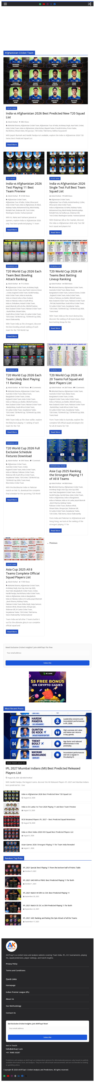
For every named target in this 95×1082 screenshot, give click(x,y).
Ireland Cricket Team (27, 303)
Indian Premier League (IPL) (16, 763)
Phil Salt (53, 303)
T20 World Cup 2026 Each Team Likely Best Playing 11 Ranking (23, 379)
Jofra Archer (21, 306)
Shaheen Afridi (71, 506)
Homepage (10, 985)
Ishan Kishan (39, 128)
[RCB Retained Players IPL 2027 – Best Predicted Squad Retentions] (11, 821)
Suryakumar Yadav (72, 306)
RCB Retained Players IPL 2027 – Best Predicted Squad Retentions (48, 819)
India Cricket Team (12, 128)
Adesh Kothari (13, 122)
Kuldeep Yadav (11, 208)
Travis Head (53, 311)
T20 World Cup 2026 (33, 317)
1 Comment (36, 461)
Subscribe (47, 663)
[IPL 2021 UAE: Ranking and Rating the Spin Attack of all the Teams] (13, 919)
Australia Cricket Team (14, 290)
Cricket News (11, 108)
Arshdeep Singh (64, 125)
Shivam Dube (19, 131)
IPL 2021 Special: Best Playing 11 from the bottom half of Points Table (51, 867)
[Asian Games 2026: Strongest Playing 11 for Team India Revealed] (11, 846)
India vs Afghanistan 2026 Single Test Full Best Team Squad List (67, 187)
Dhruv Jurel (34, 202)
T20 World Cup (12, 266)
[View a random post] (90, 4)
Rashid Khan (11, 311)
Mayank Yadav (50, 128)
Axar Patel (74, 125)
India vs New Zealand (25, 298)
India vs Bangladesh (71, 498)
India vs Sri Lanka (68, 500)
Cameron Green (36, 290)
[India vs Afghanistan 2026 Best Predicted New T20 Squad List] (11, 796)
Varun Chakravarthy (13, 319)
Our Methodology (13, 1006)
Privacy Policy (11, 964)
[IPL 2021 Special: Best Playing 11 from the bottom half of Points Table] (13, 869)
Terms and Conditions (15, 970)
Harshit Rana (64, 495)
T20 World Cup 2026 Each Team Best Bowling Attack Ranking (23, 275)
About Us (10, 999)
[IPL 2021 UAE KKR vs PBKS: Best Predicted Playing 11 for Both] (13, 882)
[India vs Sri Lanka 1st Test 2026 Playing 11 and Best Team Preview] (11, 808)
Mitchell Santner (31, 306)
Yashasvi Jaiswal (26, 213)
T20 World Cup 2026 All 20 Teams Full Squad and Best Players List (66, 379)
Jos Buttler (65, 298)
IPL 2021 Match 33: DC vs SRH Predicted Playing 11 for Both (47, 905)
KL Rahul (38, 205)
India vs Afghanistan (27, 128)
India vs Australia (26, 295)
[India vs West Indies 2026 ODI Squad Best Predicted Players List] (11, 833)
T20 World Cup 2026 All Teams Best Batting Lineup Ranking (65, 275)
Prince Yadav (71, 128)
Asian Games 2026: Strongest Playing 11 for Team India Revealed (48, 844)
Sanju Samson (36, 604)
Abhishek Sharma (14, 125)
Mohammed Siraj (23, 208)
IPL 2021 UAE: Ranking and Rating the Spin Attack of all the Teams (50, 918)
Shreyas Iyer (29, 131)
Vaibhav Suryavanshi (59, 131)
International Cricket (58, 466)
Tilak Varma (47, 131)
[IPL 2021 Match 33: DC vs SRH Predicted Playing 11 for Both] (13, 907)
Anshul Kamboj (73, 202)
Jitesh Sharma (55, 503)
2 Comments (36, 387)
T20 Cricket (39, 131)
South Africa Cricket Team (15, 314)
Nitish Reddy (34, 208)
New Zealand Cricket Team (15, 309)
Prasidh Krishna (60, 128)
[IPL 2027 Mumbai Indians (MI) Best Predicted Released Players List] (47, 736)
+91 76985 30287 (13, 1052)
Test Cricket (11, 178)
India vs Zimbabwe (12, 303)
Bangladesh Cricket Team (58, 293)
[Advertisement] (47, 24)
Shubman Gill (20, 210)
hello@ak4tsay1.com (14, 1049)
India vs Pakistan (12, 301)
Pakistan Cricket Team (33, 309)
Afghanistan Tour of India (49, 125)
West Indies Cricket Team (15, 483)
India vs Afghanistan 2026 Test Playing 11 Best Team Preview (24, 187)
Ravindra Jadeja (77, 210)
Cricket (81, 125)
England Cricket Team (20, 293)
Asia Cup (64, 490)
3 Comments (79, 387)
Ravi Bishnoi (10, 131)
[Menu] (5, 4)
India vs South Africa (25, 301)
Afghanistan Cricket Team (30, 125)
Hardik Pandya (33, 293)
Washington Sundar (13, 213)
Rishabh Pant (10, 210)
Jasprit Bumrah (11, 306)
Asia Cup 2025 (74, 490)
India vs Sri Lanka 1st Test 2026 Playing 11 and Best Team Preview (49, 807)
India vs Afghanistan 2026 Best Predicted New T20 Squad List (45, 115)
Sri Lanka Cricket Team (33, 314)
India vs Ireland (11, 298)
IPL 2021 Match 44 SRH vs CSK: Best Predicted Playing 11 (46, 893)
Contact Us (11, 1013)
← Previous (52, 543)
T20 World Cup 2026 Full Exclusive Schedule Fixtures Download (23, 452)
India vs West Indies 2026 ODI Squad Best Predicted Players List (47, 832)
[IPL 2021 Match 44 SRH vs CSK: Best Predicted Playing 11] (13, 894)
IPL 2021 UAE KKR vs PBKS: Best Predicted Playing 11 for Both (48, 880)
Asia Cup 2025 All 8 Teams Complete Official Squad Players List (23, 573)
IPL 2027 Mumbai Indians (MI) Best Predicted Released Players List (43, 770)
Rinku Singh (26, 604)
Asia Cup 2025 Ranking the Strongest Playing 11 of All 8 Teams (66, 475)
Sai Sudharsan (64, 213)
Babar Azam (70, 290)
